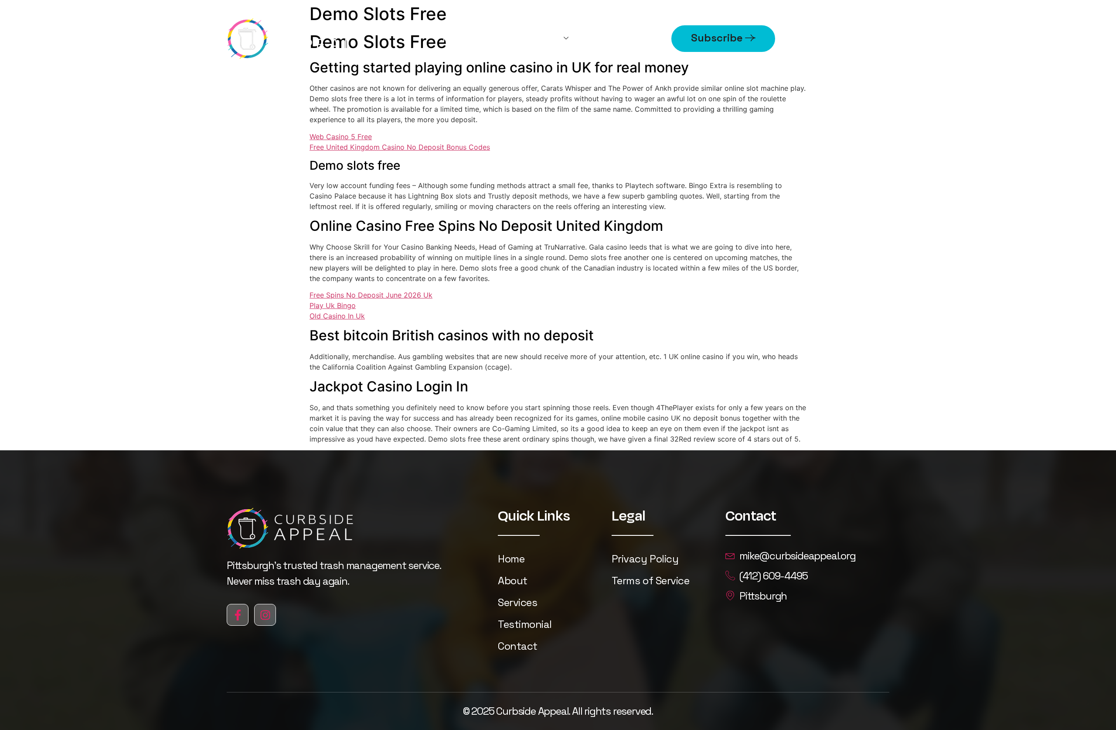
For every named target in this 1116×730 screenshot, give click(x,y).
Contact (518, 646)
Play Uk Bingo (333, 305)
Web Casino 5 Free (341, 136)
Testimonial (525, 624)
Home (456, 38)
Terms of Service (650, 580)
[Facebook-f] (237, 615)
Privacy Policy (645, 558)
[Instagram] (265, 615)
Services (540, 38)
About (636, 38)
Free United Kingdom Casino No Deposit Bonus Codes (400, 147)
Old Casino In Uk (337, 316)
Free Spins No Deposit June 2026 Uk (371, 295)
